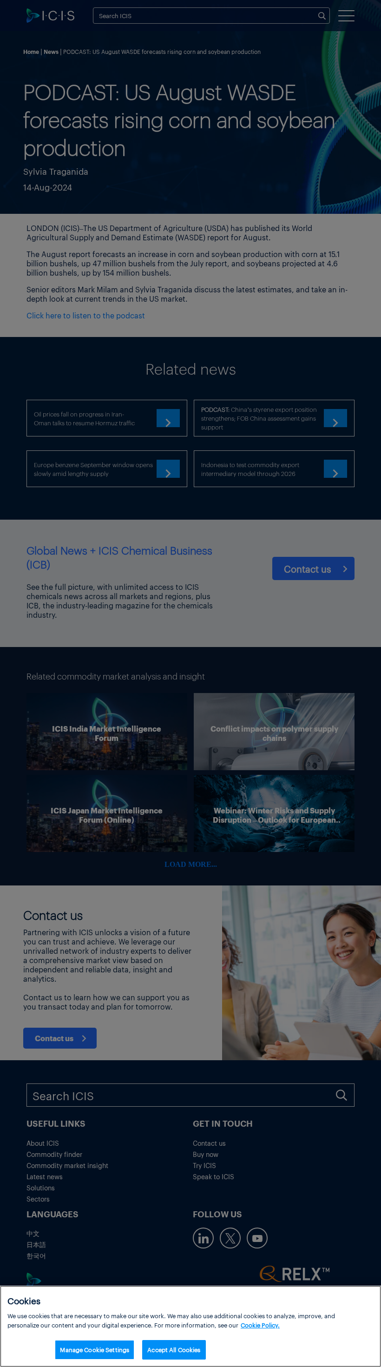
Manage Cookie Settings (94, 1350)
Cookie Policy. (260, 1325)
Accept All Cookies (173, 1350)
